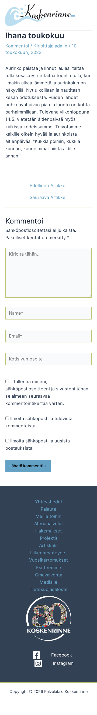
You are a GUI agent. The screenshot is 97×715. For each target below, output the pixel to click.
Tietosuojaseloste (49, 589)
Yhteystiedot (48, 501)
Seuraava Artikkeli (49, 197)
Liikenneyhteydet (48, 552)
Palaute (48, 509)
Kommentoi (17, 46)
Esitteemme (48, 567)
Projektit (48, 538)
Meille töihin (48, 516)
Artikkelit (48, 545)
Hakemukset (48, 531)
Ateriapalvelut (48, 523)
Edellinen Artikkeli (49, 185)
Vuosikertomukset (48, 560)
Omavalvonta (48, 575)
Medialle (48, 582)
